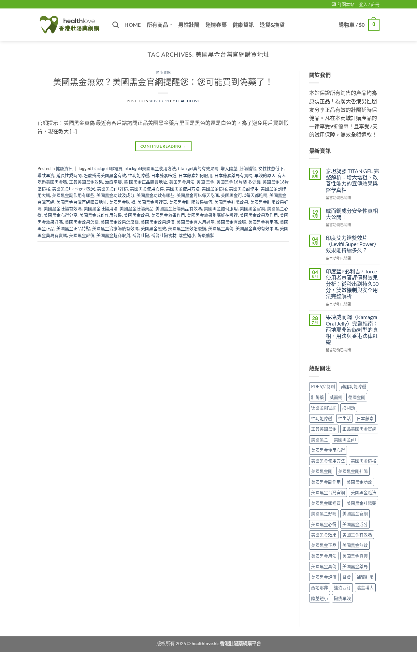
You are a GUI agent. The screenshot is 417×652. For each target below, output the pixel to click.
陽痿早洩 (342, 598)
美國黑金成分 (355, 524)
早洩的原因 (265, 175)
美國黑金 (319, 439)
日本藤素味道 (164, 175)
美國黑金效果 (136, 215)
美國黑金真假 (355, 555)
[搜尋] (115, 25)
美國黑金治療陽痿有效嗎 (115, 228)
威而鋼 (336, 397)
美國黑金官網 (252, 208)
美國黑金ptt (345, 439)
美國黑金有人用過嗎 (196, 222)
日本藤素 (365, 418)
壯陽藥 (317, 397)
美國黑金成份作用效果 (100, 215)
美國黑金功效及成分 (115, 195)
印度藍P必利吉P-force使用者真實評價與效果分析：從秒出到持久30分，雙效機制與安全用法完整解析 (352, 283)
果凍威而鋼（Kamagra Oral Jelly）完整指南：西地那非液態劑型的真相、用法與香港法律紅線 (352, 329)
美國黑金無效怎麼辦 (187, 228)
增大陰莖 (229, 168)
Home (132, 25)
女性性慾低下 (271, 168)
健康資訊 (243, 25)
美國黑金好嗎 (324, 513)
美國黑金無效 (153, 228)
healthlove (188, 101)
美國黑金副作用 (244, 188)
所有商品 (157, 25)
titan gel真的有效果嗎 (198, 168)
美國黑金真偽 (221, 228)
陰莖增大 (365, 587)
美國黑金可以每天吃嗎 (198, 195)
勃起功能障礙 (353, 386)
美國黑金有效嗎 (231, 222)
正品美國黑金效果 (86, 181)
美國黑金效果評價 (158, 222)
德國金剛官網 (324, 407)
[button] (343, 4)
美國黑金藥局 (355, 566)
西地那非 (319, 587)
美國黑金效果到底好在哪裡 (212, 215)
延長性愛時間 (69, 175)
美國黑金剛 (321, 471)
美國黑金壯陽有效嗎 (63, 208)
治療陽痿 (113, 181)
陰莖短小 (187, 235)
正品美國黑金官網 (359, 428)
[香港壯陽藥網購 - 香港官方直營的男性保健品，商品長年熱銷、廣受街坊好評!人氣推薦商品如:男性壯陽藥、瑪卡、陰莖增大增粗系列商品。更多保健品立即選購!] (70, 24)
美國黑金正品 (324, 545)
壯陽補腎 (247, 168)
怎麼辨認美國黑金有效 (105, 175)
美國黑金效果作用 (168, 215)
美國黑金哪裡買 (152, 202)
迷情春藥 (216, 25)
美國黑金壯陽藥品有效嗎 (178, 208)
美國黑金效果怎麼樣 (120, 222)
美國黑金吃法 (363, 492)
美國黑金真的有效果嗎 (257, 228)
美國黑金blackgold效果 (73, 188)
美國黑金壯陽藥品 (136, 208)
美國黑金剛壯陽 (353, 471)
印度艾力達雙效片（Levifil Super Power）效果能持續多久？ (352, 244)
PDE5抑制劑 (323, 386)
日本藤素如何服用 (195, 175)
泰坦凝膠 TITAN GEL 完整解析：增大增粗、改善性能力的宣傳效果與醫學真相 (352, 180)
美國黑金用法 (324, 555)
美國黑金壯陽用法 (101, 208)
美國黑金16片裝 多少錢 (238, 181)
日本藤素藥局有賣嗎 (233, 175)
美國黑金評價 (81, 235)
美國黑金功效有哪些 (156, 195)
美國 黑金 (205, 181)
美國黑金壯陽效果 (231, 202)
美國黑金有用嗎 (263, 222)
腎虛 (346, 577)
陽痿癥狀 (205, 235)
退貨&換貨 (272, 25)
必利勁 (348, 407)
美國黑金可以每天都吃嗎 (244, 195)
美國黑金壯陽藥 (361, 503)
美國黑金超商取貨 (113, 235)
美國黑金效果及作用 (259, 215)
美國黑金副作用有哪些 (73, 195)
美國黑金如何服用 (221, 208)
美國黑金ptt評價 (112, 188)
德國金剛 (356, 397)
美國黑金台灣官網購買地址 (81, 202)
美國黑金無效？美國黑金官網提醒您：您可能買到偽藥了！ (163, 82)
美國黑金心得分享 (61, 215)
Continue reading (163, 146)
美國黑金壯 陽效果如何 (190, 202)
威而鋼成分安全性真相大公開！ (352, 214)
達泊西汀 (342, 587)
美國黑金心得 (324, 524)
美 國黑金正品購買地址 (145, 181)
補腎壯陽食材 (164, 235)
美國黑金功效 (359, 482)
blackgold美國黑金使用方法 (150, 168)
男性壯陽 (188, 25)
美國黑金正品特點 (73, 228)
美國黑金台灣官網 (328, 492)
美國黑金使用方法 (183, 188)
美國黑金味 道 (122, 202)
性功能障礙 (138, 175)
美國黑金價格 (214, 188)
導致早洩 (45, 175)
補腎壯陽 (140, 235)
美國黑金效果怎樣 (82, 222)
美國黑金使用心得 (147, 188)
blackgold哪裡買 (107, 168)
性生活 (344, 418)
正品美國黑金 (324, 428)
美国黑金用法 (181, 181)
